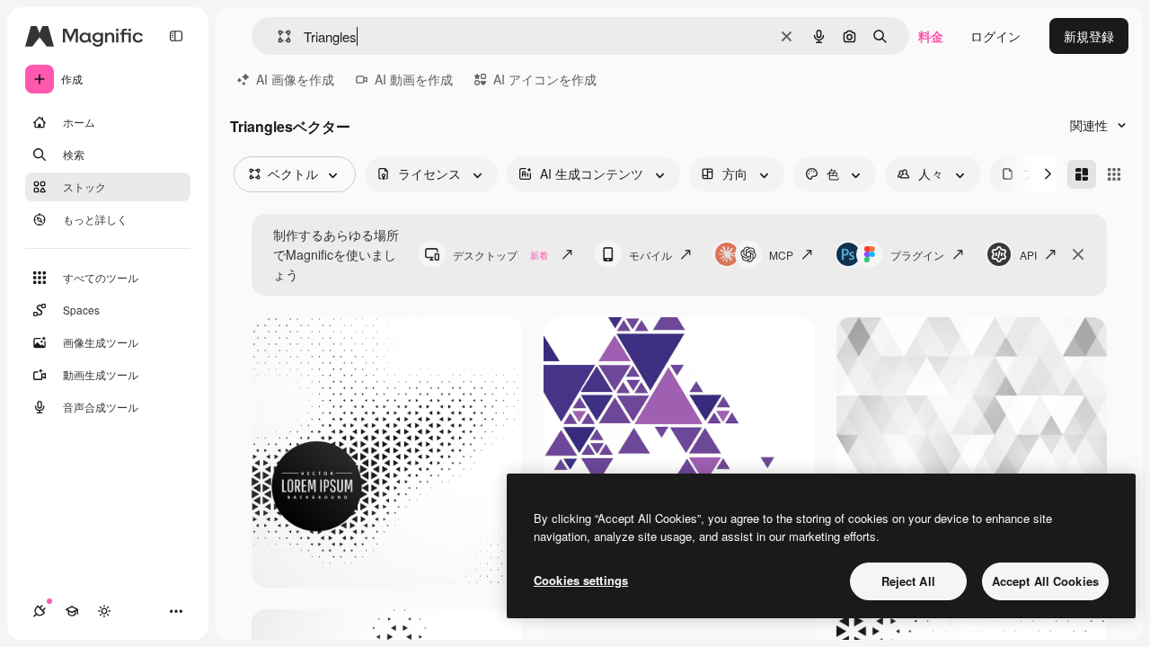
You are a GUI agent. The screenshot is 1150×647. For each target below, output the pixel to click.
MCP (781, 254)
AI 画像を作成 (295, 79)
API (1028, 254)
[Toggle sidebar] (176, 36)
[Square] (1114, 174)
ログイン (995, 36)
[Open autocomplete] (277, 36)
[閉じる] (1078, 254)
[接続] (39, 611)
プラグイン (917, 254)
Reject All (908, 580)
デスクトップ (500, 254)
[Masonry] (1081, 174)
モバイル (650, 254)
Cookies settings (581, 580)
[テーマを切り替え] (104, 611)
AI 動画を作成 (414, 79)
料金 (930, 36)
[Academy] (72, 611)
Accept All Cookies (1045, 580)
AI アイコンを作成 (545, 79)
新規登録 (1089, 36)
